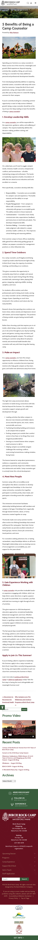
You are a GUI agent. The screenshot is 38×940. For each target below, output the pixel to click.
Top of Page (25, 898)
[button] (2, 707)
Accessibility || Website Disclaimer (20, 896)
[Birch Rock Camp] (10, 3)
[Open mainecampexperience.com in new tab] (19, 923)
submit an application (15, 679)
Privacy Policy (13, 898)
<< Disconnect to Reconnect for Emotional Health (8, 699)
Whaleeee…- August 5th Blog (11, 763)
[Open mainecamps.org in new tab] (19, 916)
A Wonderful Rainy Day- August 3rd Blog (15, 770)
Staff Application (8, 874)
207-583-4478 (19, 843)
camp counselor (14, 111)
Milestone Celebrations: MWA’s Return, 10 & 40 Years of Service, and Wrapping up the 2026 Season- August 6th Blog (17, 758)
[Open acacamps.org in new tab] (19, 909)
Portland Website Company (23, 887)
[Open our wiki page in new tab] (19, 930)
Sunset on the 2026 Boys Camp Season (15, 753)
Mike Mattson (14, 32)
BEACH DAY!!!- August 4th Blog (12, 766)
